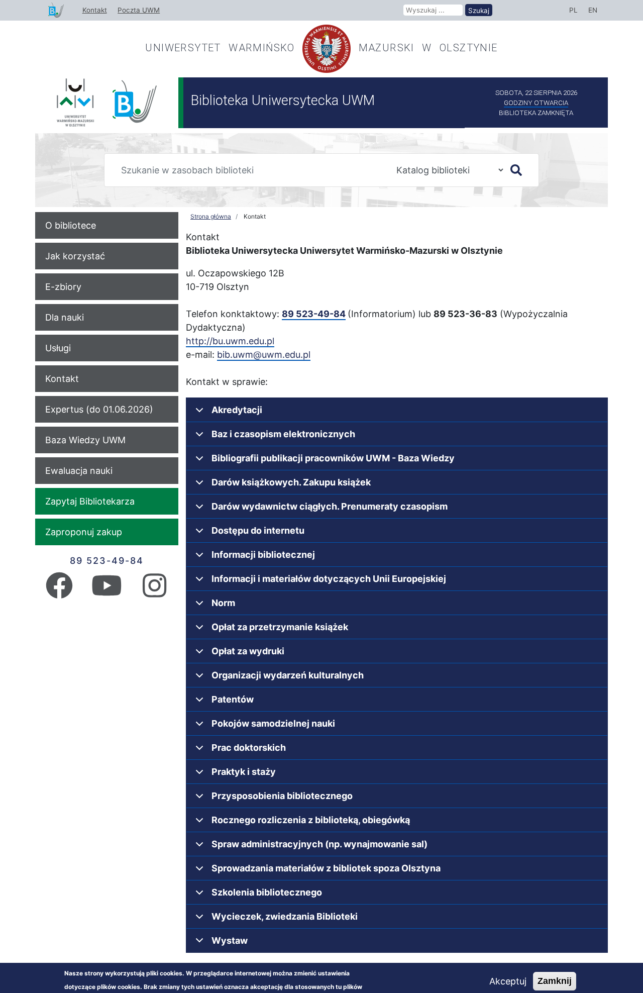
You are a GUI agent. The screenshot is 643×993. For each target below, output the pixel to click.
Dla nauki (64, 317)
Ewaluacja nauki (79, 470)
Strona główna (210, 216)
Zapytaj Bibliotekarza (90, 501)
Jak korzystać (75, 256)
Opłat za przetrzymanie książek (279, 627)
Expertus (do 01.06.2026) (99, 409)
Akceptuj (507, 981)
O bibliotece (70, 225)
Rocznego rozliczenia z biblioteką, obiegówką (310, 820)
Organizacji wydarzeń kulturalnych (287, 675)
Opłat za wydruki (247, 651)
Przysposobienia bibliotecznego (282, 795)
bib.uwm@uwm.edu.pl (263, 354)
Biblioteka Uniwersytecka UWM (283, 100)
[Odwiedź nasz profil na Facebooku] (59, 592)
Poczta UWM (139, 10)
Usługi (58, 348)
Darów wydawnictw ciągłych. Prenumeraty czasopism (329, 506)
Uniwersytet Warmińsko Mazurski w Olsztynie (321, 48)
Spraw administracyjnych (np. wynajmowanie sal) (319, 844)
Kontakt (94, 10)
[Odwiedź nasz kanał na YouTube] (106, 592)
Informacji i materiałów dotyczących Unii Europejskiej (328, 578)
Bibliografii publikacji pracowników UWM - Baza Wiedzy (333, 458)
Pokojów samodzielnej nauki (273, 723)
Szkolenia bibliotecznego (266, 892)
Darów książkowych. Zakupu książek (291, 482)
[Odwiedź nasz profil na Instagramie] (154, 592)
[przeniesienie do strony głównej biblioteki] (56, 10)
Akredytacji (236, 410)
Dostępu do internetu (257, 530)
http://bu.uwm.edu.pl (230, 341)
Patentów (232, 699)
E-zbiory (63, 286)
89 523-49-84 (107, 560)
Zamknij (555, 981)
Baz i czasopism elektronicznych (283, 434)
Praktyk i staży (243, 771)
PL (573, 10)
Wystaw (229, 940)
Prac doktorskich (248, 747)
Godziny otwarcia (536, 102)
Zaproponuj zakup (83, 532)
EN (592, 10)
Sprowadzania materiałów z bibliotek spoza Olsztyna (326, 868)
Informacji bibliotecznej (263, 554)
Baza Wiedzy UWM (85, 440)
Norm (223, 603)
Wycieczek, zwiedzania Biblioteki (284, 916)
